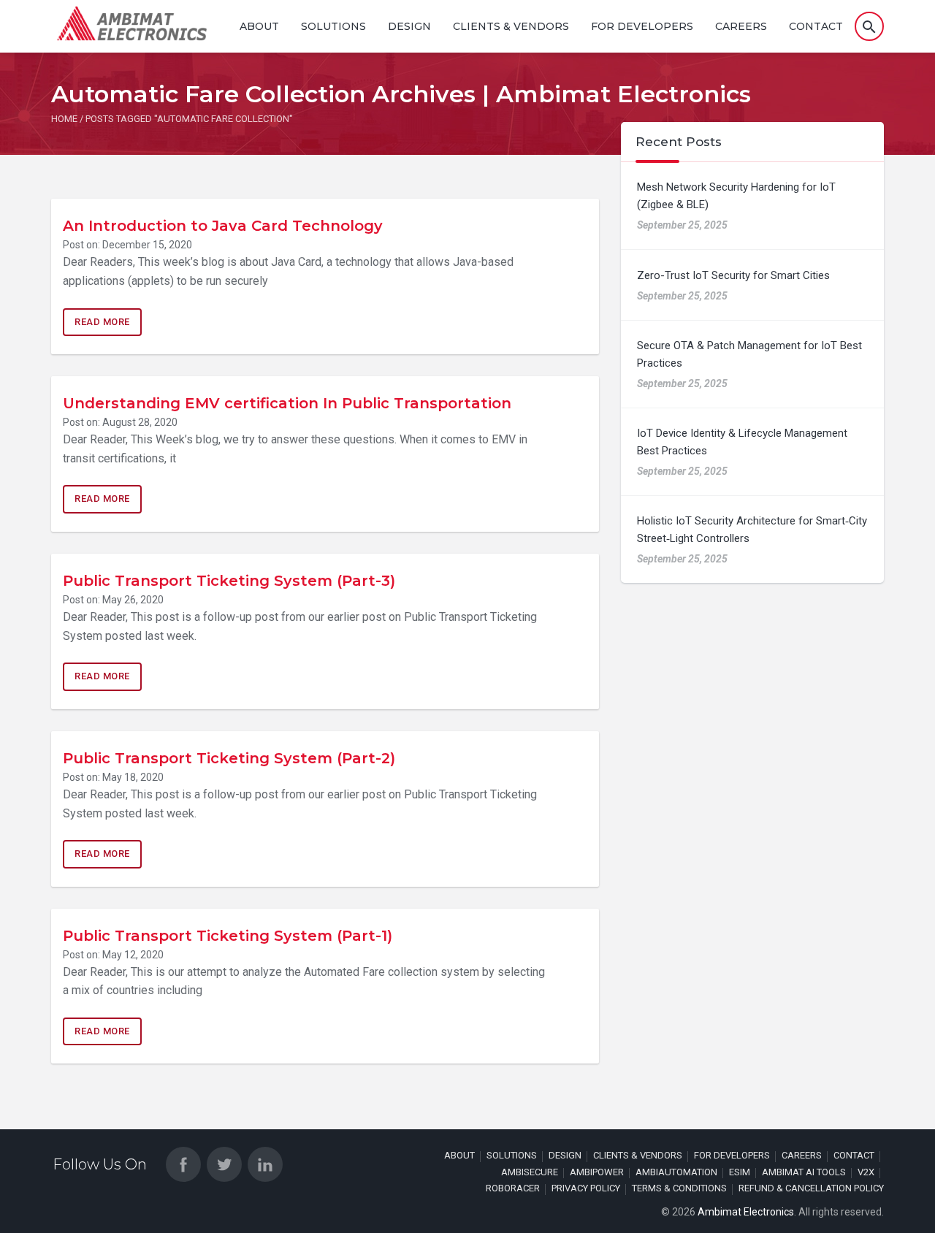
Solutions (333, 26)
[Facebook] (183, 1164)
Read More (102, 321)
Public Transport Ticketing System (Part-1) (227, 935)
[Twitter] (224, 1164)
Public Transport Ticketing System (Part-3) (229, 580)
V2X (866, 1172)
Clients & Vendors (511, 26)
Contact (816, 26)
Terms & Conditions (679, 1188)
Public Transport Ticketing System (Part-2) (229, 758)
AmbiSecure (529, 1172)
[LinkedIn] (265, 1164)
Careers (741, 26)
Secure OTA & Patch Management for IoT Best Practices (749, 354)
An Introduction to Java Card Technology (223, 225)
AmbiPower (597, 1172)
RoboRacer (513, 1188)
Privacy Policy (586, 1188)
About (259, 26)
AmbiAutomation (676, 1172)
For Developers (642, 26)
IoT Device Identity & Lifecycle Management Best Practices (742, 442)
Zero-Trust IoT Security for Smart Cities (733, 275)
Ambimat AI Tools (804, 1172)
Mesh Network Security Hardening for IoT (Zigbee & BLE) (736, 195)
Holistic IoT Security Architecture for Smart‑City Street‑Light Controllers (752, 529)
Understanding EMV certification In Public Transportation (287, 403)
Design (409, 26)
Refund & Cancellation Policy (811, 1188)
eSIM (739, 1172)
